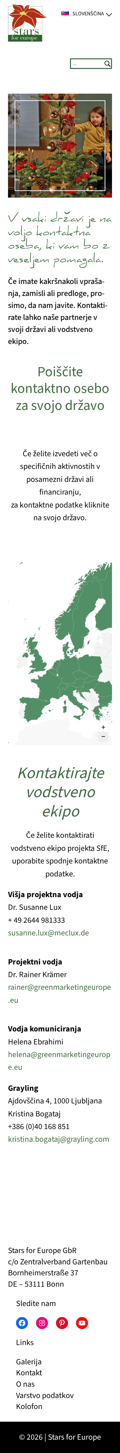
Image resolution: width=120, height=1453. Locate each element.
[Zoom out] (103, 736)
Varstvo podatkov (45, 1395)
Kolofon (29, 1406)
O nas (25, 1384)
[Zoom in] (103, 727)
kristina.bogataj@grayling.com (58, 1139)
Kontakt (29, 1373)
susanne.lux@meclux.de (48, 933)
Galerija (29, 1362)
